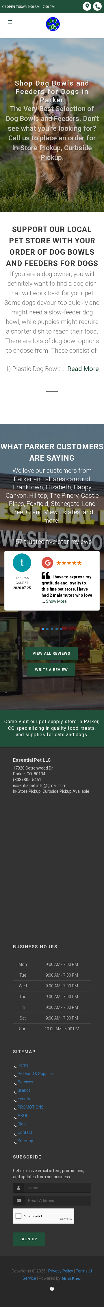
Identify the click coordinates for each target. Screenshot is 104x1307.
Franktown (28, 487)
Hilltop (38, 495)
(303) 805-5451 (27, 779)
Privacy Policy (60, 1271)
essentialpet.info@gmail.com (39, 785)
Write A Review (51, 669)
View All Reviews (51, 653)
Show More (56, 601)
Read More (83, 368)
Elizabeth (58, 487)
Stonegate (65, 503)
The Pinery (64, 495)
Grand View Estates (53, 512)
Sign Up (29, 1239)
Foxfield (37, 503)
